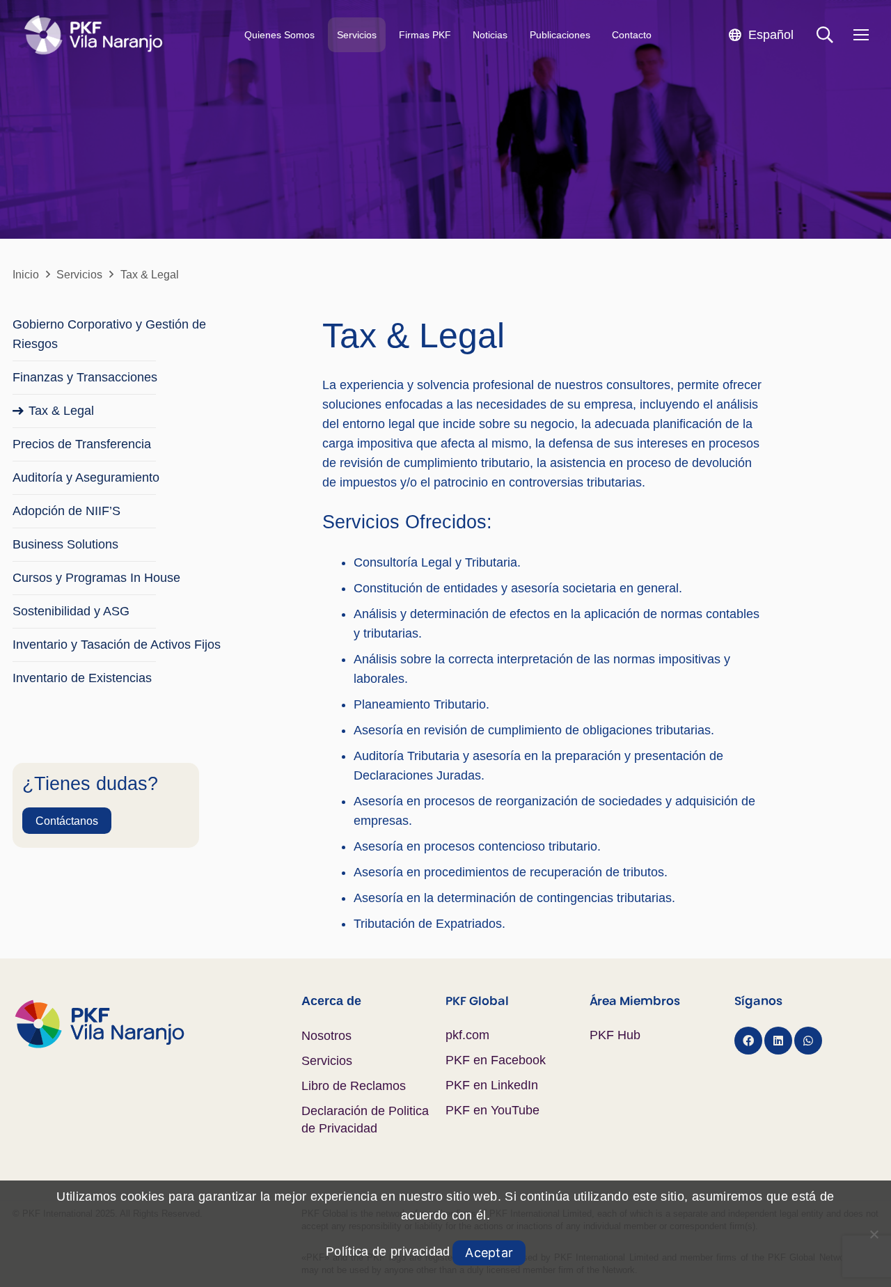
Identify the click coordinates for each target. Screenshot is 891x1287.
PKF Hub (615, 1035)
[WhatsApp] (808, 1041)
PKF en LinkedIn (492, 1085)
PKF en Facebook (496, 1060)
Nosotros (326, 1036)
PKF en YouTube (492, 1110)
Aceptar (489, 1252)
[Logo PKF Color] (157, 1024)
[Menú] (860, 34)
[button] (761, 34)
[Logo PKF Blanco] (93, 34)
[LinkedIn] (778, 1041)
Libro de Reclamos (353, 1086)
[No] (874, 1234)
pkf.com (467, 1035)
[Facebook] (748, 1041)
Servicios (326, 1061)
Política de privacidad (388, 1251)
